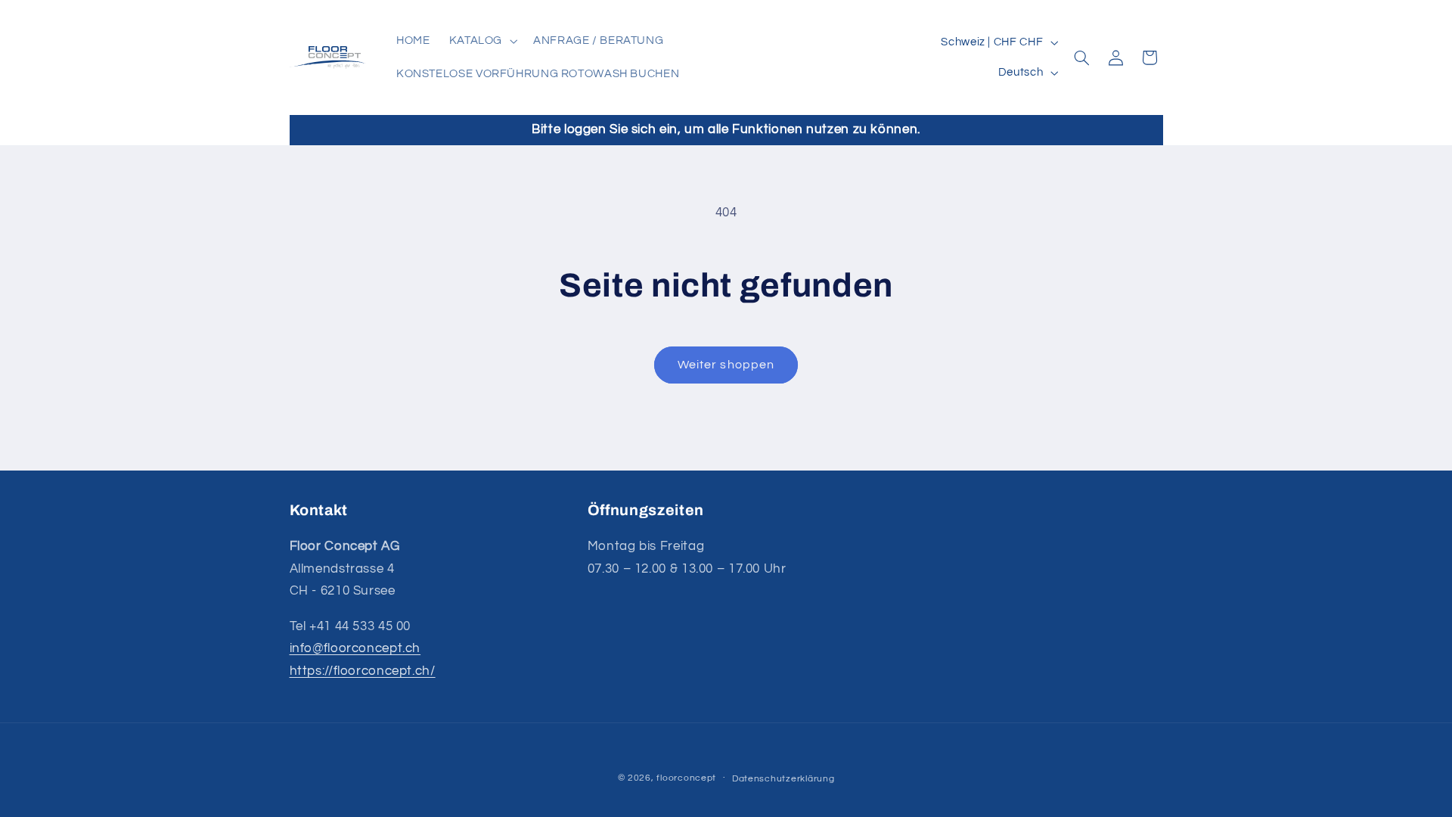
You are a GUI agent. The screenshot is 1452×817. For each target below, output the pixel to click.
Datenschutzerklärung (783, 779)
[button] (481, 40)
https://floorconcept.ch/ (363, 671)
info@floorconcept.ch (355, 648)
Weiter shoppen (726, 365)
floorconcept (686, 778)
